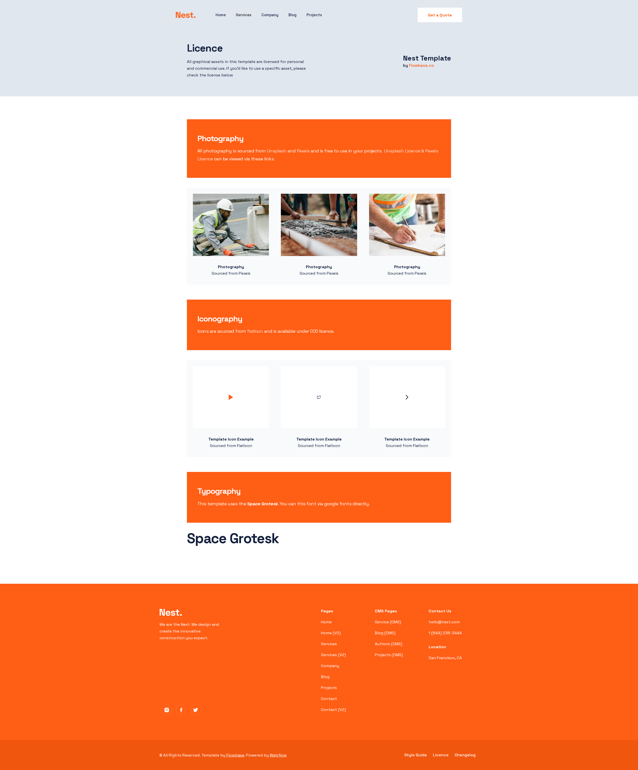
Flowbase (235, 755)
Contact (329, 698)
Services (329, 643)
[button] (243, 14)
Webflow (278, 755)
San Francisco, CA (445, 657)
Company (269, 14)
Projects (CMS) (389, 654)
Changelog (465, 755)
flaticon (255, 331)
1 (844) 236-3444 (445, 633)
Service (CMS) (388, 622)
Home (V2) (331, 633)
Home (221, 14)
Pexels (303, 151)
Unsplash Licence (402, 151)
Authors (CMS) (388, 643)
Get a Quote (440, 15)
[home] (186, 15)
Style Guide (415, 755)
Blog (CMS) (385, 633)
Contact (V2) (333, 709)
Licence (441, 755)
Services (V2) (333, 654)
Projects (314, 14)
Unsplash (277, 151)
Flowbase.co (421, 65)
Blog (292, 14)
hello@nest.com (444, 622)
